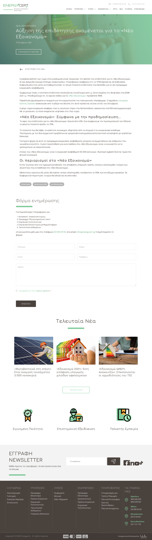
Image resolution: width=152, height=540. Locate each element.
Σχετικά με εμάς (13, 493)
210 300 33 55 (60, 232)
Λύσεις (90, 9)
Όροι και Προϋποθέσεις (107, 503)
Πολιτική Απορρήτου (110, 508)
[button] (32, 69)
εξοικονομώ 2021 (40, 184)
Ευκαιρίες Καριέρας (15, 499)
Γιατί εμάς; (11, 496)
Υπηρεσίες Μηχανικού (40, 514)
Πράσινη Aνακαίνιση (86, 502)
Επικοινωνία (139, 9)
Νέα (121, 9)
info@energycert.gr (119, 4)
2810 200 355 (136, 499)
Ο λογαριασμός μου (109, 493)
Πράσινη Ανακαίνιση (39, 499)
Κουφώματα (59, 493)
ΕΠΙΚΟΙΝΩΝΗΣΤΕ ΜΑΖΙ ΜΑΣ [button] (28, 52)
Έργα (115, 9)
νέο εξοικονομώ (57, 184)
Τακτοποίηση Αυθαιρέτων (36, 509)
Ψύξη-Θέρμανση (61, 499)
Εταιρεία (128, 9)
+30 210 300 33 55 (138, 4)
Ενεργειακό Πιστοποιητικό (37, 503)
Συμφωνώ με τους (35, 291)
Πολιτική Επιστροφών (110, 499)
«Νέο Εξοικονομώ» (77, 95)
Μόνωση (57, 496)
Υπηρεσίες (78, 9)
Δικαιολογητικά (84, 499)
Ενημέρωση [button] (103, 9)
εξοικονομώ (25, 184)
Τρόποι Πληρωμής (109, 496)
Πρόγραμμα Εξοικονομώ (36, 494)
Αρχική (69, 9)
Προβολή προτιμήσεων (138, 534)
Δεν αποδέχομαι (121, 534)
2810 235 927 (136, 502)
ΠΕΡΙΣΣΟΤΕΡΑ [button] (76, 390)
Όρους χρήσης (43, 291)
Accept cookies (105, 534)
